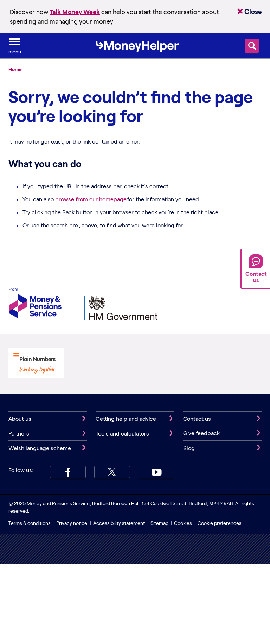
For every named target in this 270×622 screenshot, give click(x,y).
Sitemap (159, 523)
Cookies (183, 523)
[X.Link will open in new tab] (112, 472)
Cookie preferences (220, 523)
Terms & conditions (29, 523)
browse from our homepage (91, 199)
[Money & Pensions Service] (35, 303)
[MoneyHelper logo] (137, 45)
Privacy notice (71, 523)
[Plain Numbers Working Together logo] (36, 364)
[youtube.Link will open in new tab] (156, 472)
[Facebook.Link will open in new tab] (68, 472)
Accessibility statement (119, 523)
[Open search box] (252, 46)
